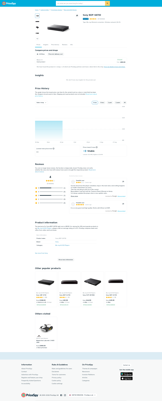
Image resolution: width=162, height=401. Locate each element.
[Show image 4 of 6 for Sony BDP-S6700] (37, 33)
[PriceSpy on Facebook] (61, 395)
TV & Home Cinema (56, 10)
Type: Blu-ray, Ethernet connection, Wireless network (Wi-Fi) (101, 22)
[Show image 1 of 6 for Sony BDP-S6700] (37, 15)
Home (37, 10)
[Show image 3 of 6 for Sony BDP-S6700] (37, 27)
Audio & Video (45, 10)
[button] (37, 39)
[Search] (107, 3)
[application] (81, 124)
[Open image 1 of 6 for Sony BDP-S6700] (57, 27)
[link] (98, 188)
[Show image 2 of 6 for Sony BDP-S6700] (37, 21)
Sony (57, 242)
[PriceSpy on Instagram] (65, 395)
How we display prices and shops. (114, 67)
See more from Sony (41, 253)
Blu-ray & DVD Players (70, 10)
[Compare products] (77, 15)
